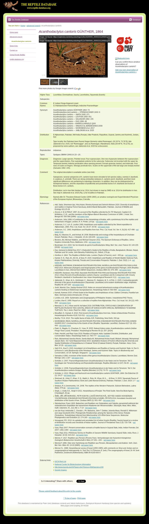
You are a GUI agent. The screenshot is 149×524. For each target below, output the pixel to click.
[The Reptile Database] (30, 12)
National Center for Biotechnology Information (73, 464)
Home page (14, 32)
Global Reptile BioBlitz (17, 55)
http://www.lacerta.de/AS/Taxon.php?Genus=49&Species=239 (79, 467)
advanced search (33, 26)
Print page (81, 498)
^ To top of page (69, 498)
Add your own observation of (126, 71)
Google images (61, 470)
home (23, 26)
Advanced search (16, 37)
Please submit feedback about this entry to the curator (60, 491)
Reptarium (136, 20)
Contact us (13, 50)
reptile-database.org (17, 59)
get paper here (83, 217)
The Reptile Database (20, 20)
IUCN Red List (60, 461)
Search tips (14, 46)
